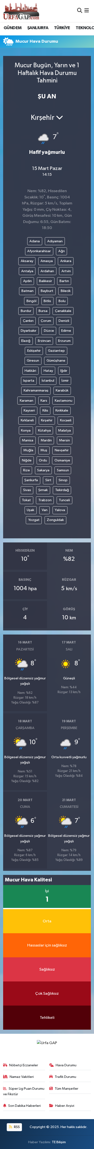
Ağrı (61, 251)
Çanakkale (63, 311)
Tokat (26, 500)
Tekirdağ (62, 490)
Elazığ (25, 341)
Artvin (66, 271)
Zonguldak (55, 520)
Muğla (28, 450)
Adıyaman (55, 241)
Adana (34, 241)
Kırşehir (47, 420)
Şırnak (43, 490)
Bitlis (47, 301)
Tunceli (64, 500)
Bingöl (31, 301)
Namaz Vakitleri (22, 1077)
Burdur (26, 311)
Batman (27, 291)
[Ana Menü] (86, 11)
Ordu (43, 460)
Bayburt (47, 291)
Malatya (64, 430)
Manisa (27, 440)
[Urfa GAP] (21, 11)
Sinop (63, 480)
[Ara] (79, 11)
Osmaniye (62, 460)
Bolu (62, 301)
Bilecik (66, 291)
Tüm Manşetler (66, 1088)
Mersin (64, 440)
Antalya (27, 271)
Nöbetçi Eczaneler (23, 1065)
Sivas (27, 490)
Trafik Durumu (65, 1077)
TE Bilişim (59, 1142)
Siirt (48, 480)
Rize (26, 470)
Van (44, 510)
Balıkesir (45, 281)
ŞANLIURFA (37, 28)
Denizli (64, 321)
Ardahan (47, 271)
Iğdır (63, 370)
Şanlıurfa (31, 480)
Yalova (60, 510)
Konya (26, 430)
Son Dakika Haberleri (24, 1106)
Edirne (66, 330)
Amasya (46, 261)
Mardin (46, 440)
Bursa (43, 311)
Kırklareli (27, 420)
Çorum (46, 321)
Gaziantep (56, 350)
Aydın (27, 281)
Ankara (65, 261)
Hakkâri (30, 370)
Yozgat (34, 520)
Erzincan (44, 341)
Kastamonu (63, 400)
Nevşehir (62, 450)
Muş (43, 450)
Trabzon (45, 500)
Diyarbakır (28, 330)
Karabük (62, 390)
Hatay (48, 370)
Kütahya (44, 430)
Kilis (45, 410)
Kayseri (29, 410)
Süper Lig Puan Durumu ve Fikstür (24, 1091)
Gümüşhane (56, 360)
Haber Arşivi (64, 1106)
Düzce (49, 330)
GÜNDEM (12, 28)
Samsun (63, 470)
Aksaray (27, 261)
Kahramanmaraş (36, 390)
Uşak (30, 510)
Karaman (26, 400)
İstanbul (48, 380)
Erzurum (64, 341)
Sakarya (43, 470)
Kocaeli (65, 420)
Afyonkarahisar (39, 251)
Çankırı (28, 321)
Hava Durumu (66, 1065)
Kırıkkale (61, 410)
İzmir (65, 380)
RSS (16, 1127)
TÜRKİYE (62, 28)
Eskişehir (34, 350)
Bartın (64, 281)
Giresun (33, 360)
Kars (43, 400)
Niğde (27, 460)
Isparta (28, 380)
